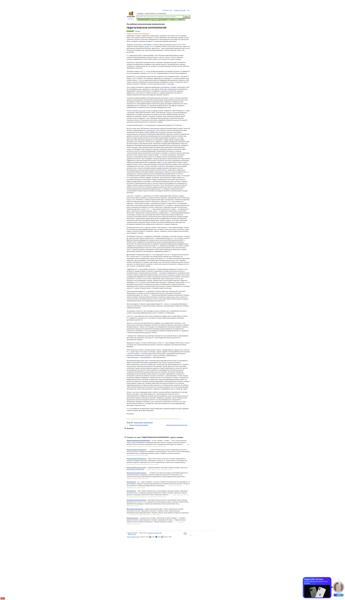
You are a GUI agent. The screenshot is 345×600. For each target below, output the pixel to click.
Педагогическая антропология (136, 449)
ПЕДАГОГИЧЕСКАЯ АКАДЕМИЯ (138, 425)
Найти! (186, 17)
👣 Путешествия (132, 534)
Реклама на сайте (158, 532)
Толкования (156, 19)
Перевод (137, 31)
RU (188, 10)
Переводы (164, 19)
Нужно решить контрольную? (143, 422)
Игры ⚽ (181, 19)
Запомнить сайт (168, 10)
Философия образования (135, 509)
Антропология (131, 482)
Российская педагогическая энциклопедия (144, 19)
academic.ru (131, 19)
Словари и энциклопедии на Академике (151, 13)
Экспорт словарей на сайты (133, 536)
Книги (172, 19)
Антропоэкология (132, 518)
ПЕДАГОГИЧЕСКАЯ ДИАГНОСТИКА (176, 425)
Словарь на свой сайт (180, 10)
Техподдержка (150, 532)
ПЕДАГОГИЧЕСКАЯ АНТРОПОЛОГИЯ (138, 440)
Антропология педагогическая (136, 473)
